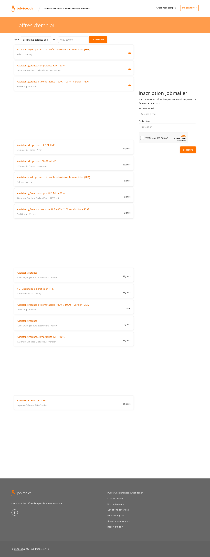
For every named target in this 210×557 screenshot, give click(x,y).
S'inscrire (188, 149)
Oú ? (55, 39)
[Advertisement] (74, 115)
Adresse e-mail (146, 108)
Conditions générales (118, 509)
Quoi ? (17, 39)
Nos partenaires (115, 504)
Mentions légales (116, 515)
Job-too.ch (18, 549)
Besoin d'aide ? (115, 526)
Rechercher (98, 39)
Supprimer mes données (119, 521)
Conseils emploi (115, 498)
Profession (144, 121)
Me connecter (189, 7)
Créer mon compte (166, 7)
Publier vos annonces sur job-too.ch (125, 492)
